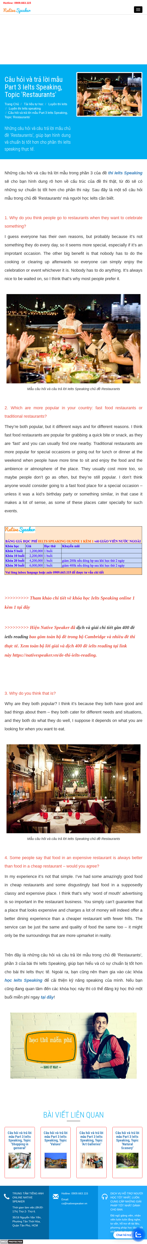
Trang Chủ (12, 104)
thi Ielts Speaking (125, 173)
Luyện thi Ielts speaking (25, 108)
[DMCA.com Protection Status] (11, 1241)
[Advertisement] (73, 37)
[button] (20, 1140)
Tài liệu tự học (33, 104)
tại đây (47, 997)
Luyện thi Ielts (57, 104)
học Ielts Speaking (23, 980)
